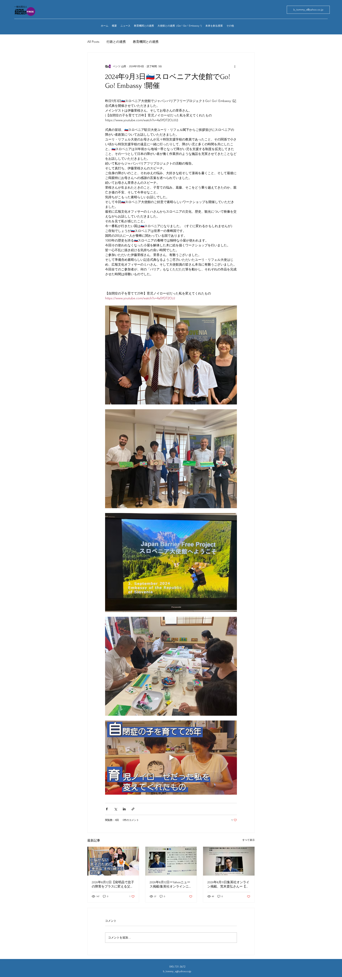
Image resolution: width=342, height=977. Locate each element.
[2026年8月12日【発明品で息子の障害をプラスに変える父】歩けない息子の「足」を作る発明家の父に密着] (113, 861)
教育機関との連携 (146, 42)
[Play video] (171, 757)
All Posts (93, 42)
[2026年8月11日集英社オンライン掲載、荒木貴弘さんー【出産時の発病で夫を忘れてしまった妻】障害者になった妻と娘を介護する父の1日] (229, 861)
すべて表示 (248, 840)
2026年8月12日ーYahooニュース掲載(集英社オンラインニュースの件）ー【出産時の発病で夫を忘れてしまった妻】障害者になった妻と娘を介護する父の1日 (171, 885)
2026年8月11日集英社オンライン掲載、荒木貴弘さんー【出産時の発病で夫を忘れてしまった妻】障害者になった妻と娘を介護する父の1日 (228, 885)
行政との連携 (116, 42)
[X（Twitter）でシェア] (115, 809)
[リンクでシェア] (133, 809)
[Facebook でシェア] (106, 809)
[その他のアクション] (235, 66)
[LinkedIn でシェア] (124, 809)
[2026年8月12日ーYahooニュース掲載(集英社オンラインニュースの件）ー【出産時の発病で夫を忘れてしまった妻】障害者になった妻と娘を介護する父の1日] (171, 861)
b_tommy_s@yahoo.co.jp (177, 971)
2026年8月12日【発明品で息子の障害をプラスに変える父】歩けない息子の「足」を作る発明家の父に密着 (113, 885)
